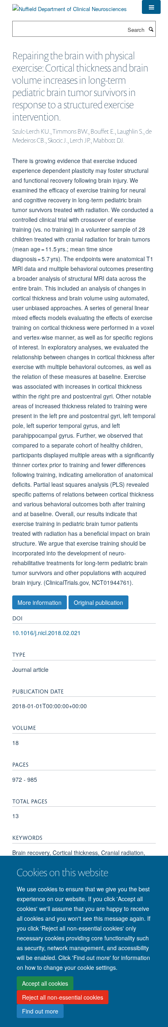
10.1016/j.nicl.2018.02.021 (46, 633)
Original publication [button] (98, 602)
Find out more (40, 1011)
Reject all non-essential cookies (62, 997)
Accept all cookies (45, 983)
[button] (151, 7)
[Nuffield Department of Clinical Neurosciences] (69, 6)
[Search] (150, 29)
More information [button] (40, 602)
